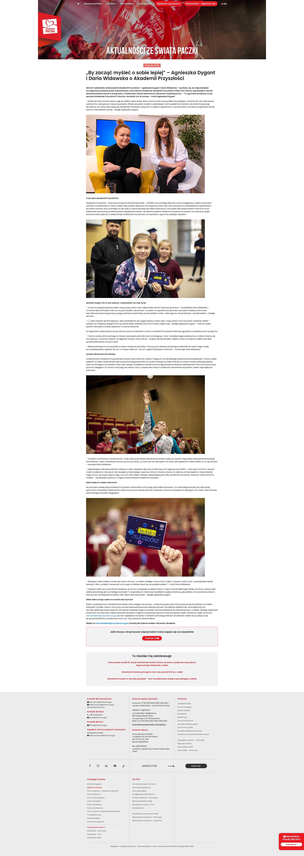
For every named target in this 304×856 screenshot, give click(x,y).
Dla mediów (126, 3)
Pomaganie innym (94, 815)
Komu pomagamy (184, 707)
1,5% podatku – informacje (187, 750)
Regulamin (115, 846)
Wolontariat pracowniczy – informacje (147, 817)
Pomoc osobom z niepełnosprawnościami (103, 811)
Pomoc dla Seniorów (95, 808)
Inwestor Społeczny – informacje (144, 798)
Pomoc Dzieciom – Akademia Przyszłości (103, 791)
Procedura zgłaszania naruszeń (189, 731)
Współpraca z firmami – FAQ (143, 805)
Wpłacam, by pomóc (168, 3)
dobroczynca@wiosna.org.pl (101, 705)
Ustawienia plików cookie (147, 846)
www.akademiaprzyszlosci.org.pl (101, 615)
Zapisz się (195, 766)
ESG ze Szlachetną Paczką (142, 801)
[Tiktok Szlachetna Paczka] (123, 766)
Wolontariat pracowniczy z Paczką (145, 814)
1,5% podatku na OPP (185, 747)
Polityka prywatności (128, 846)
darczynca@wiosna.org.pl (100, 702)
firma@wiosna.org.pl (98, 725)
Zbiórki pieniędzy (93, 818)
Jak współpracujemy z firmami (144, 784)
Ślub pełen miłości (184, 744)
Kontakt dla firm (138, 808)
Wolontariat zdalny (94, 838)
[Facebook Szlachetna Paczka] (90, 766)
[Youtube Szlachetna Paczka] (115, 766)
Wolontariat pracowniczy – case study (147, 821)
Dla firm (111, 3)
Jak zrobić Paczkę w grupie (187, 724)
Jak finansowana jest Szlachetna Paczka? (193, 734)
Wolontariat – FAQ (94, 834)
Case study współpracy (141, 787)
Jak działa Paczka (184, 704)
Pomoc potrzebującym (96, 798)
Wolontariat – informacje (96, 831)
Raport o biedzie (183, 710)
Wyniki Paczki (182, 717)
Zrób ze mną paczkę (185, 727)
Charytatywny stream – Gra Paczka (190, 740)
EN (225, 3)
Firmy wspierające (139, 791)
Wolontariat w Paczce (96, 827)
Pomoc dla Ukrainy (94, 805)
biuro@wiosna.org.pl (98, 717)
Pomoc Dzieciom (93, 794)
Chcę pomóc (145, 3)
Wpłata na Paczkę (94, 787)
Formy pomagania (94, 784)
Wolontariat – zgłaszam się (201, 3)
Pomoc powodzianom (95, 822)
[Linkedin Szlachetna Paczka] (106, 766)
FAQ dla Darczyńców (185, 721)
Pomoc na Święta (94, 801)
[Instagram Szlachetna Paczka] (98, 766)
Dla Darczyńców (93, 3)
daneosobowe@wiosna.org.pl (102, 735)
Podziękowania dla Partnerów (143, 794)
